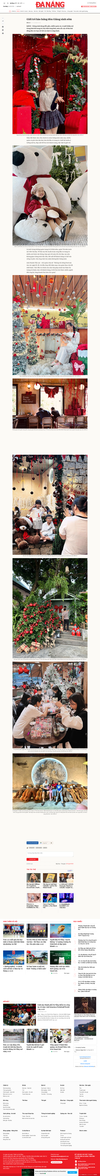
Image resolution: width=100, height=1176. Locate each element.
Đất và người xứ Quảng (65, 1133)
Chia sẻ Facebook (33, 842)
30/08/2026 (8, 6)
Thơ (80, 1088)
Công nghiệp (44, 1092)
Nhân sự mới (6, 1096)
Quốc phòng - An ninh (9, 1113)
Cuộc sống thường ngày (9, 1109)
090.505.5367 (86, 6)
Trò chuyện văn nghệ (65, 1143)
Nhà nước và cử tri (7, 1094)
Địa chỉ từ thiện (6, 1107)
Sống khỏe (5, 1105)
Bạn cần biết (44, 1116)
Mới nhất (19, 6)
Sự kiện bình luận (46, 1130)
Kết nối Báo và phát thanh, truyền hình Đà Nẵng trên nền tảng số (85, 1156)
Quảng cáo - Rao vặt (66, 1113)
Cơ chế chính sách (26, 1137)
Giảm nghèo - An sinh (27, 1092)
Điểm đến (62, 1090)
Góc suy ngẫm (44, 1135)
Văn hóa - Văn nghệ (38, 11)
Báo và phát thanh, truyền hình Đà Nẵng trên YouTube (86, 1168)
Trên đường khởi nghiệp (66, 1145)
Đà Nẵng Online (82, 1161)
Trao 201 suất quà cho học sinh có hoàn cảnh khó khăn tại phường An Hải (13, 942)
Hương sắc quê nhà (65, 1139)
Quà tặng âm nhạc (64, 1141)
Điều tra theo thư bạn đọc (28, 1118)
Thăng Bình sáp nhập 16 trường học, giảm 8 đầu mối (87, 990)
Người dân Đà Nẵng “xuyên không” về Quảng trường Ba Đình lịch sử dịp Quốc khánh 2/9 (60, 943)
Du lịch (26, 11)
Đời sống (49, 11)
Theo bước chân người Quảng (80, 11)
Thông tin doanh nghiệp (48, 1113)
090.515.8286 (93, 6)
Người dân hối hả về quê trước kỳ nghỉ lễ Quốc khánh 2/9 (35, 1047)
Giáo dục (31, 11)
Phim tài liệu (82, 1120)
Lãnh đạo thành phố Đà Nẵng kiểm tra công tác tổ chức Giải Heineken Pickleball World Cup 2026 (54, 1007)
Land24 (85, 1061)
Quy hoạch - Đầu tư (46, 1088)
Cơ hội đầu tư (26, 1130)
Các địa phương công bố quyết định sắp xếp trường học (87, 955)
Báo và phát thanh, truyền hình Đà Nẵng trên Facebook (86, 1164)
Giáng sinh (31, 847)
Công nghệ (63, 1103)
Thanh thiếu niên (26, 1094)
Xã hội (18, 11)
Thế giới (59, 11)
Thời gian (63, 863)
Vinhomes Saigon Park (81, 1050)
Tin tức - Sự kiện (83, 1116)
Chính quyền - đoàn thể (8, 1092)
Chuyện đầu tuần (45, 1133)
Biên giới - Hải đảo (7, 1120)
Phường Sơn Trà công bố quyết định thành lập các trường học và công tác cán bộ (87, 941)
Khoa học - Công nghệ (67, 11)
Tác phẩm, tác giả (83, 1092)
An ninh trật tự (6, 1116)
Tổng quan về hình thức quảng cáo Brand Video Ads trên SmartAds (60, 1047)
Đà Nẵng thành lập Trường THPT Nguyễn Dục (86, 934)
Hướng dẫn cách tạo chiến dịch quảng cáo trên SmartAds (59, 968)
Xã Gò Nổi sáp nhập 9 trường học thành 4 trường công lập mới (86, 983)
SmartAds (42, 1173)
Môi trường (6, 1103)
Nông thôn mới (6, 1139)
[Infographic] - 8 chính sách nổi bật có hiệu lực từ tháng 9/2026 (13, 968)
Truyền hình (82, 1113)
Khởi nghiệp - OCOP (46, 1090)
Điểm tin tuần (82, 1124)
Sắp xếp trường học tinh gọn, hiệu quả (86, 968)
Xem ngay (72, 1172)
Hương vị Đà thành (83, 1122)
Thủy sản (5, 1135)
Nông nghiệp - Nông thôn (10, 1130)
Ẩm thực (62, 1088)
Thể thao (54, 11)
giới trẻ (45, 847)
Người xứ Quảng (83, 1105)
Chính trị (14, 11)
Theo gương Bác (7, 1090)
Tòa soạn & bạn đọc (28, 1113)
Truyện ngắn (82, 1090)
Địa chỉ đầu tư (25, 1133)
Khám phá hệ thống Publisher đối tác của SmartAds (50, 1171)
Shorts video (83, 1130)
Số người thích (69, 863)
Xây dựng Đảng (7, 1088)
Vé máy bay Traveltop (80, 1047)
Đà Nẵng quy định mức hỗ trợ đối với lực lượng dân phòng (87, 949)
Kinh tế (22, 11)
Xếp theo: (58, 863)
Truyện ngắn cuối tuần (65, 1137)
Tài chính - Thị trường (46, 1094)
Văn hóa (81, 1096)
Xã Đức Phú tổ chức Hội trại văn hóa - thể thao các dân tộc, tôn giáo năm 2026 (37, 942)
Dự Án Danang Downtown (85, 1056)
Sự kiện (62, 1092)
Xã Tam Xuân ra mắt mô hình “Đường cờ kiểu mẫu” (36, 967)
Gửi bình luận (32, 859)
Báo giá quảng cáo (56, 1162)
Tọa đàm (81, 1126)
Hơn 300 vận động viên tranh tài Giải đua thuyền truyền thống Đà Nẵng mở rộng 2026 (13, 1048)
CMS (84, 1174)
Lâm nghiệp (6, 1137)
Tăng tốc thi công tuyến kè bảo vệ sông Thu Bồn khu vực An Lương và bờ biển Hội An (87, 975)
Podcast (62, 1130)
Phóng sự (81, 1118)
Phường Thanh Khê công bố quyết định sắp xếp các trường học (87, 927)
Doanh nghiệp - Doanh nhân (29, 1135)
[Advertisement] (50, 443)
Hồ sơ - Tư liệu (82, 1103)
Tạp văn (81, 1094)
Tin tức (62, 1135)
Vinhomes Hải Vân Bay (89, 1066)
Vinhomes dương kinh (85, 1063)
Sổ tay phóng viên (45, 1137)
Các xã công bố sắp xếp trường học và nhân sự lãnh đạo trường (87, 961)
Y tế (45, 11)
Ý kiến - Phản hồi (26, 1116)
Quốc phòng (6, 1118)
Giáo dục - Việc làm (26, 1088)
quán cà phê (38, 847)
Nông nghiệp (6, 1133)
